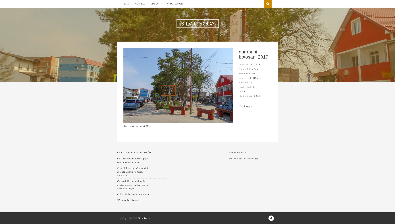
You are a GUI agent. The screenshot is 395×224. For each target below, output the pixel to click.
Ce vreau (140, 3)
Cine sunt (156, 3)
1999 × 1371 (249, 73)
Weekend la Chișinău (127, 200)
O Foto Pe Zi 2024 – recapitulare (133, 194)
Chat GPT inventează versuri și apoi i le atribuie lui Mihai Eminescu (132, 172)
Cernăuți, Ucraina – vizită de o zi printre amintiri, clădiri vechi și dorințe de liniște (133, 185)
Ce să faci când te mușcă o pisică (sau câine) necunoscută (133, 160)
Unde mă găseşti (176, 3)
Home (126, 3)
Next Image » (245, 106)
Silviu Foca (143, 218)
